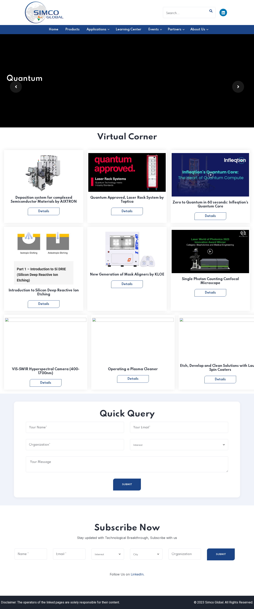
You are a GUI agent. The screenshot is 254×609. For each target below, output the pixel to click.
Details (43, 211)
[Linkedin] (223, 12)
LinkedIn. (137, 574)
